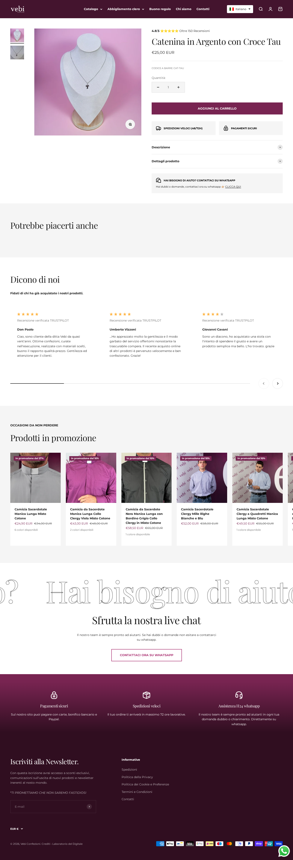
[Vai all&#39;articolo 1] (17, 36)
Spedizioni (129, 769)
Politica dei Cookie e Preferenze (145, 784)
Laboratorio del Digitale (67, 843)
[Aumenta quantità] (178, 87)
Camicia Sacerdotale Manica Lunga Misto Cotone (31, 513)
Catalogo (91, 9)
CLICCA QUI (233, 186)
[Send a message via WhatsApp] (284, 851)
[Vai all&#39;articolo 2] (17, 53)
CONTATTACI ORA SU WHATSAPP (146, 655)
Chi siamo (183, 9)
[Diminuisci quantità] (158, 87)
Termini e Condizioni (137, 792)
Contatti (202, 9)
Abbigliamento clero (123, 9)
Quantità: (159, 78)
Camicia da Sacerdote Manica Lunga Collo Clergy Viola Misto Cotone (90, 513)
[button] (240, 9)
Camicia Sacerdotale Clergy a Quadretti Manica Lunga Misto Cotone (257, 513)
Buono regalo (160, 9)
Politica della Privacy (137, 777)
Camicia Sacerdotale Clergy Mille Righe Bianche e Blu (197, 513)
